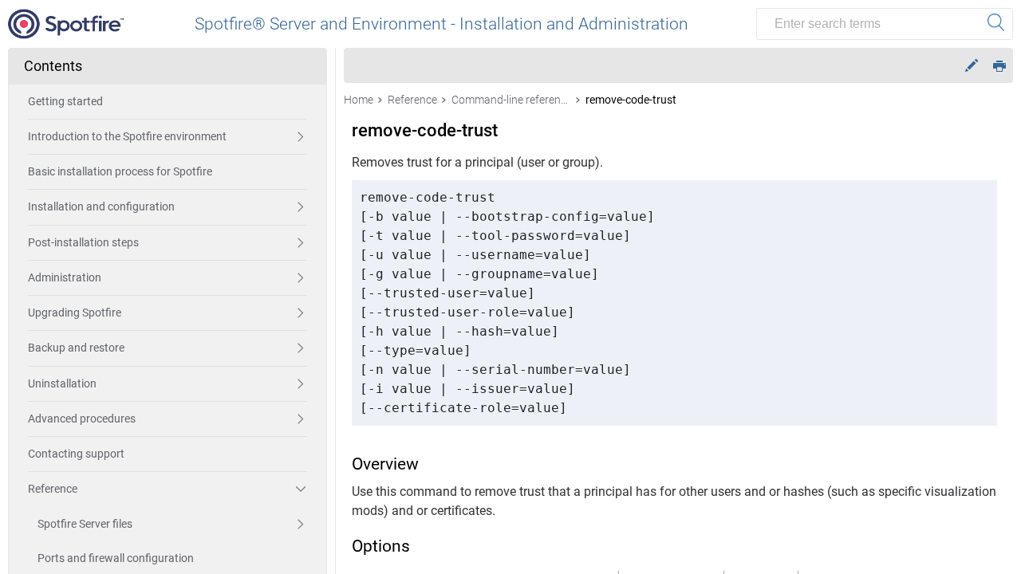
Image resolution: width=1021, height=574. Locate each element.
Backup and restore (76, 347)
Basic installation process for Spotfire (120, 171)
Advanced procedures (82, 418)
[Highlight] (971, 65)
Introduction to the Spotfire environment (127, 136)
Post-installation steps (83, 242)
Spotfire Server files (84, 523)
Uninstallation (62, 383)
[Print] (999, 65)
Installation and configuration (101, 206)
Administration (64, 277)
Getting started (65, 101)
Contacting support (76, 453)
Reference (52, 488)
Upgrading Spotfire (74, 312)
